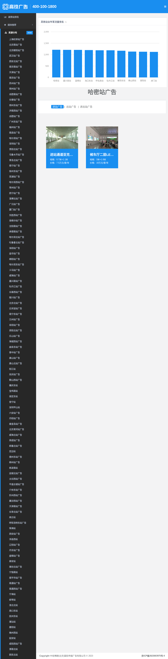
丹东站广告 (14, 550)
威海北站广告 (15, 435)
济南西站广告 (15, 110)
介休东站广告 (15, 490)
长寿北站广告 (15, 512)
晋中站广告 (14, 352)
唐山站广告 (14, 358)
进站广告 (57, 106)
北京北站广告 (15, 303)
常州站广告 (14, 187)
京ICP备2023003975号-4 (153, 656)
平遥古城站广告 (16, 484)
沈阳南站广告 (15, 226)
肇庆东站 (13, 385)
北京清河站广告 (16, 429)
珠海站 (12, 528)
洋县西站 (13, 539)
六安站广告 (14, 413)
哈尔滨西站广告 (16, 182)
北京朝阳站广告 (16, 50)
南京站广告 (14, 77)
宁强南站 (13, 572)
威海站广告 (14, 275)
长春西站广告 (15, 292)
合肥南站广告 (15, 94)
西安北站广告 (15, 61)
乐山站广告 (14, 336)
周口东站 (13, 610)
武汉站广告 (14, 55)
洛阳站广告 (14, 248)
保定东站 (13, 396)
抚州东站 (13, 616)
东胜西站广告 (15, 215)
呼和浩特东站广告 (17, 523)
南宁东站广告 (15, 314)
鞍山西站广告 (15, 380)
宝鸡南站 (13, 391)
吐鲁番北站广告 (16, 242)
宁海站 (12, 594)
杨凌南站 (13, 468)
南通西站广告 (15, 588)
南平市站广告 (15, 578)
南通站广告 (14, 583)
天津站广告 (14, 72)
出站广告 (71, 106)
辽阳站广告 (14, 545)
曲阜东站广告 (15, 347)
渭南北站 (13, 649)
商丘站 (12, 517)
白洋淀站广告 (15, 308)
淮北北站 (13, 605)
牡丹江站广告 (15, 286)
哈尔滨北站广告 (16, 237)
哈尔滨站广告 (15, 138)
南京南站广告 (15, 66)
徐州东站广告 (15, 171)
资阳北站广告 (15, 330)
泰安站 (12, 561)
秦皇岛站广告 (15, 424)
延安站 (12, 638)
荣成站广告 (14, 440)
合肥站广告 (14, 116)
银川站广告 (14, 297)
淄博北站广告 (15, 198)
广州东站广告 (15, 121)
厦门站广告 (14, 209)
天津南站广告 (15, 506)
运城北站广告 (15, 473)
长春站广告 (14, 99)
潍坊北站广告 (15, 567)
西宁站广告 (14, 193)
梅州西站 (13, 632)
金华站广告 (14, 253)
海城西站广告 (15, 341)
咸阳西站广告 (15, 643)
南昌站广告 (14, 132)
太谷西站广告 (15, 479)
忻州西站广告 (15, 495)
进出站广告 (86, 106)
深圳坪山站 (14, 407)
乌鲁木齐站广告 (16, 154)
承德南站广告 (15, 231)
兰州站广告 (14, 319)
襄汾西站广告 (15, 501)
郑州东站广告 (15, 105)
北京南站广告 (15, 44)
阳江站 (12, 369)
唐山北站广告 (15, 363)
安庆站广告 (14, 374)
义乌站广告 (14, 270)
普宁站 (12, 402)
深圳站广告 (14, 143)
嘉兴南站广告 (15, 281)
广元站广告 (14, 204)
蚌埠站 (12, 599)
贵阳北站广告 (15, 149)
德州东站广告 (15, 457)
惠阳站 (12, 627)
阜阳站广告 (14, 325)
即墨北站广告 (15, 446)
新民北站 (13, 654)
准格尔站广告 (15, 220)
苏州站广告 (14, 83)
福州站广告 (14, 127)
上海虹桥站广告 (16, 39)
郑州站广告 (14, 88)
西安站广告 (14, 534)
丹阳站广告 (14, 418)
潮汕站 (12, 621)
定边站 (12, 451)
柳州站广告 (14, 462)
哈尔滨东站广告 (16, 264)
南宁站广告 (14, 165)
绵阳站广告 (14, 259)
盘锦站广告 (14, 556)
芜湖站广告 (14, 176)
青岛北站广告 (15, 160)
